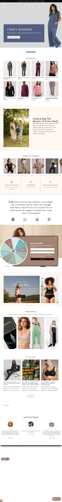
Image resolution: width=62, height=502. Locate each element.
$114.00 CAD (48, 100)
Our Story (35, 451)
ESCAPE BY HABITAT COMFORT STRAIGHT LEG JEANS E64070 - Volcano (52, 99)
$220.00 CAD (20, 100)
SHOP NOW (21, 296)
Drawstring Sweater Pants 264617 (38, 77)
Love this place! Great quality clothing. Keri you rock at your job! (31, 431)
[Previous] (3, 1)
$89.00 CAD (47, 79)
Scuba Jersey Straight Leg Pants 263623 (23, 78)
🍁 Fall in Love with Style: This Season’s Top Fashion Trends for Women (12, 383)
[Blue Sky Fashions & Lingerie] (31, 5)
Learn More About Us (40, 137)
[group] (31, 1)
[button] (55, 5)
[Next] (58, 1)
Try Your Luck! (42, 259)
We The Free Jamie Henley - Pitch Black (10, 98)
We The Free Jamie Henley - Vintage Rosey (37, 98)
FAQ (34, 463)
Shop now (8, 42)
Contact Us (35, 456)
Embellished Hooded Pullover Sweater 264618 (23, 98)
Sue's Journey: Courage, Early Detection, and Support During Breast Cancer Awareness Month (30, 383)
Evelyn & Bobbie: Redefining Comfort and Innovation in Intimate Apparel (48, 383)
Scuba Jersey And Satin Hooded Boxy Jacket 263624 (10, 78)
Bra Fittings (35, 459)
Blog (34, 461)
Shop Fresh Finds (31, 58)
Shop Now (8, 346)
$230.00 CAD (6, 79)
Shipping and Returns (38, 454)
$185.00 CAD (34, 78)
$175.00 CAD (20, 79)
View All (31, 396)
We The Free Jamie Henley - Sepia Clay (52, 78)
